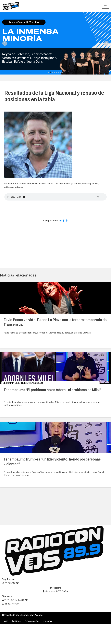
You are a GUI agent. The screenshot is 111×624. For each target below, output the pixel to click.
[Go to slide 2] (50, 72)
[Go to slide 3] (52, 72)
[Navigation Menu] (105, 6)
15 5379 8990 (11, 603)
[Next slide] (106, 43)
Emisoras (47, 621)
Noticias (16, 621)
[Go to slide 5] (56, 72)
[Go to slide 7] (60, 72)
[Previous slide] (4, 43)
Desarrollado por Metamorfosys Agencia (22, 614)
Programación (32, 621)
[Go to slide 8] (62, 72)
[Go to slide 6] (58, 72)
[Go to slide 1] (48, 72)
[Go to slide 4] (54, 72)
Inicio (5, 621)
